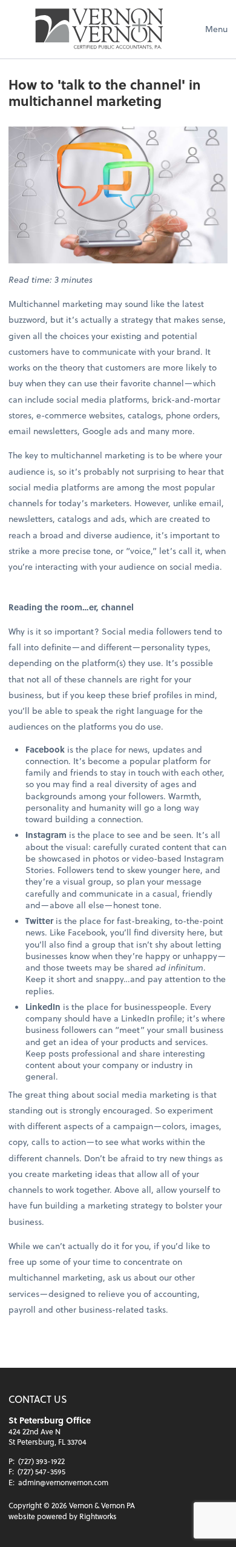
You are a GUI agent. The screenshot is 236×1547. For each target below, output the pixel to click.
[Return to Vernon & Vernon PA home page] (99, 29)
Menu (216, 28)
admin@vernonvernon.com (63, 1482)
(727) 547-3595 (41, 1471)
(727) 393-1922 (41, 1461)
